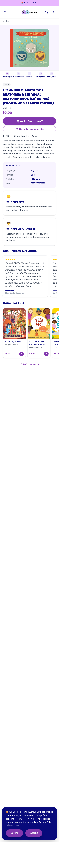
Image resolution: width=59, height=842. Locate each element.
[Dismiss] (46, 833)
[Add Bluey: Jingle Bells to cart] (21, 354)
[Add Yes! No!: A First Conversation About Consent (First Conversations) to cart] (46, 354)
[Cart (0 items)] (46, 12)
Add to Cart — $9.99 (31, 121)
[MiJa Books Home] (29, 12)
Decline (14, 833)
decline (22, 822)
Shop (7, 21)
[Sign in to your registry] (54, 12)
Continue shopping (31, 364)
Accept (34, 833)
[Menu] (13, 12)
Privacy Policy (46, 822)
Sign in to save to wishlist (31, 129)
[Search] (5, 12)
